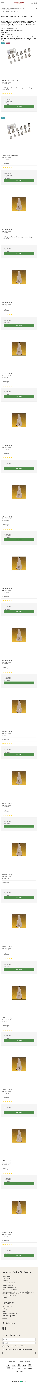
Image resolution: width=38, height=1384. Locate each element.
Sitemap (4, 1297)
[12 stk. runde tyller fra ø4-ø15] (19, 135)
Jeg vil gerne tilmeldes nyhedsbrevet (16, 1346)
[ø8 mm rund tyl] (19, 568)
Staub (4, 1311)
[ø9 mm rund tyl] (19, 639)
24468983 (12, 1283)
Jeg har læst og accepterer (19, 1349)
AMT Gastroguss (7, 1306)
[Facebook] (4, 1329)
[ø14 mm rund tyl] (19, 997)
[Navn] (19, 1339)
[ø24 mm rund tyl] (19, 1212)
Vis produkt (19, 106)
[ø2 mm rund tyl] (19, 209)
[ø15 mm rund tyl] (19, 1069)
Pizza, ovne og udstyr (8, 1315)
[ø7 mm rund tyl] (19, 496)
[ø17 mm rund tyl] (19, 1140)
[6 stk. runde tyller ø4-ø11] (19, 59)
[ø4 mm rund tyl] (19, 282)
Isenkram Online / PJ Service (19, 1361)
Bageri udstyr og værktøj (9, 1313)
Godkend (19, 1353)
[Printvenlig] (36, 8)
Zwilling (4, 1309)
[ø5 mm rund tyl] (19, 353)
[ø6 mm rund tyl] (19, 425)
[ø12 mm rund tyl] (19, 854)
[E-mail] (19, 1343)
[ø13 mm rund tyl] (19, 926)
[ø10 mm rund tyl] (19, 711)
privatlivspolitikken (27, 1349)
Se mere (4, 1318)
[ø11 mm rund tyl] (19, 783)
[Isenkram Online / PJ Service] (19, 3)
